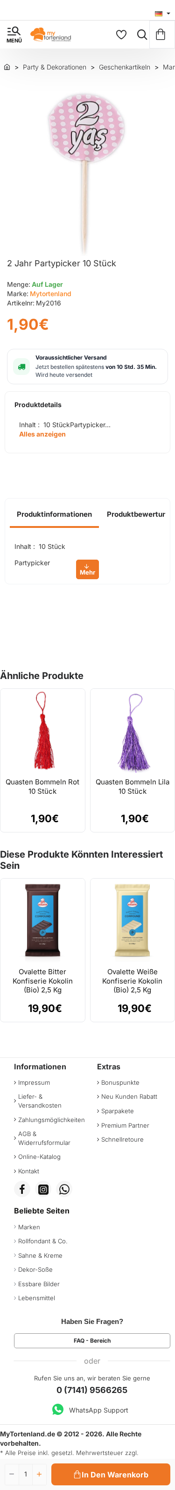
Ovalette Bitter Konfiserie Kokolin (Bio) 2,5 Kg (43, 980)
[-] (12, 1474)
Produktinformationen (54, 514)
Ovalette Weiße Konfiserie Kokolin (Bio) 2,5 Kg (132, 980)
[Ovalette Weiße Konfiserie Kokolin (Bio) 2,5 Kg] (133, 921)
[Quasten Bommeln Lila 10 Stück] (133, 731)
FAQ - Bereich (92, 1340)
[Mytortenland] (7, 66)
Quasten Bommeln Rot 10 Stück (42, 786)
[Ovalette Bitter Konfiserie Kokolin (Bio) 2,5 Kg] (42, 921)
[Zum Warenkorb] (162, 35)
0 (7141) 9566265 (91, 1390)
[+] (39, 1474)
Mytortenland (50, 294)
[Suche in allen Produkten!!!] (140, 35)
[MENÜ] (14, 35)
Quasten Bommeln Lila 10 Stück (132, 786)
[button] (110, 1474)
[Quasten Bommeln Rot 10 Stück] (42, 731)
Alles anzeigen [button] (42, 434)
